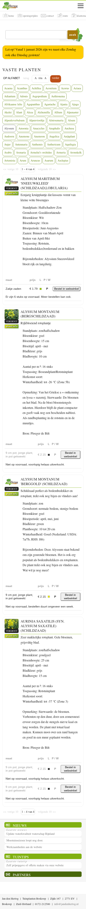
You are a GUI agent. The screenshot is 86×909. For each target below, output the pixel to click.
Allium (58, 112)
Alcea (30, 112)
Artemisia (9, 160)
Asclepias (63, 160)
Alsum (71, 120)
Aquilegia (70, 144)
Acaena (8, 88)
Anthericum (53, 144)
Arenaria (21, 152)
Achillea (36, 88)
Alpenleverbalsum (14, 120)
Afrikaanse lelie (13, 104)
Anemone (24, 136)
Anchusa (69, 128)
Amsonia (23, 128)
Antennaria (21, 144)
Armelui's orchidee (41, 152)
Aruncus (35, 160)
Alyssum (9, 128)
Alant (19, 112)
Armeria (61, 152)
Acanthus (22, 88)
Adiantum (9, 96)
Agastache (50, 104)
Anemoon (39, 136)
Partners (22, 874)
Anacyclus (38, 128)
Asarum (48, 160)
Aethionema (58, 96)
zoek (72, 34)
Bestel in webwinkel (66, 288)
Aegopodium (39, 96)
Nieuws (20, 825)
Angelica (54, 136)
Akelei (8, 112)
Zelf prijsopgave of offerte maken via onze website (35, 865)
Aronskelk (76, 152)
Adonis (24, 96)
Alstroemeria (56, 120)
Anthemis (37, 144)
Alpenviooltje (36, 120)
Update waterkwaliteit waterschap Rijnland (30, 834)
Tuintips (21, 856)
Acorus (65, 88)
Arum (23, 160)
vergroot (11, 188)
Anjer (7, 144)
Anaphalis (54, 128)
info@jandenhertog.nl (66, 904)
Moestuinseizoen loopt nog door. (24, 840)
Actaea (77, 88)
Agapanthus (33, 104)
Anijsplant (69, 136)
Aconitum (51, 88)
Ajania (63, 104)
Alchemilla (43, 112)
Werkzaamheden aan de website (24, 847)
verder (55, 78)
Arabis (8, 152)
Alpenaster (73, 112)
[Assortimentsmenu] (81, 6)
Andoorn (9, 136)
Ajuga (75, 104)
